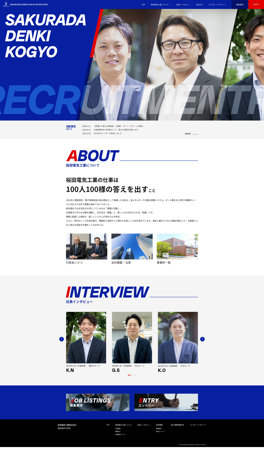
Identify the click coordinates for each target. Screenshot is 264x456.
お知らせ (199, 4)
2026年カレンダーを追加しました (108, 133)
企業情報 (118, 428)
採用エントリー (160, 431)
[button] (61, 339)
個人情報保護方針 (177, 425)
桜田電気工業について (159, 4)
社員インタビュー (183, 4)
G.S (116, 370)
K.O (162, 370)
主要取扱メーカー (120, 434)
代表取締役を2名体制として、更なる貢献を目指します (116, 129)
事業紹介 (118, 431)
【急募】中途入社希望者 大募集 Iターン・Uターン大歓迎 (118, 126)
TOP (143, 4)
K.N (70, 370)
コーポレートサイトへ (217, 4)
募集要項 (239, 4)
